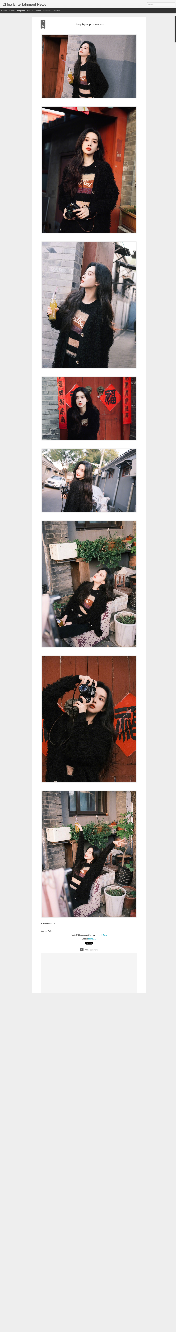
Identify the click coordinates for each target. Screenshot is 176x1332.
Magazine (21, 10)
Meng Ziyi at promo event (89, 24)
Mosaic (30, 10)
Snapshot (47, 10)
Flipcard (12, 10)
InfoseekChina (101, 935)
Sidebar (38, 10)
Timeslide (56, 10)
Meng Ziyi (92, 938)
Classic (4, 10)
